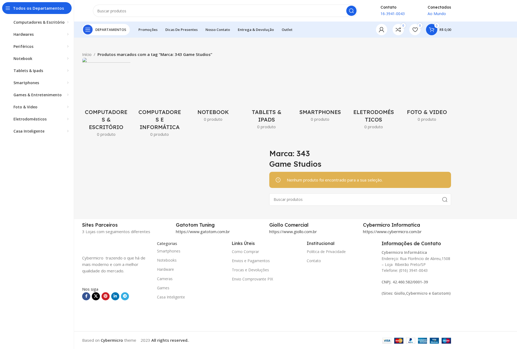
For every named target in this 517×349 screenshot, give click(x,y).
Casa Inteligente (171, 297)
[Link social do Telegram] (125, 296)
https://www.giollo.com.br (293, 231)
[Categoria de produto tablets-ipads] (267, 95)
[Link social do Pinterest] (106, 296)
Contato (314, 260)
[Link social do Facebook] (86, 296)
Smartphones (168, 251)
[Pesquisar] (351, 11)
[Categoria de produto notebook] (213, 91)
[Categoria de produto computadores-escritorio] (106, 99)
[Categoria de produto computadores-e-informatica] (160, 99)
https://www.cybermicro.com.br (392, 231)
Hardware (165, 269)
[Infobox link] (220, 225)
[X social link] (96, 296)
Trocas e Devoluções (250, 269)
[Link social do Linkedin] (115, 296)
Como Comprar (245, 251)
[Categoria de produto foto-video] (427, 91)
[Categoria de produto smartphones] (320, 91)
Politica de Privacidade (326, 251)
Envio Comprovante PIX (252, 279)
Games (163, 287)
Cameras (165, 278)
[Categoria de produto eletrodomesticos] (374, 95)
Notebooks (167, 260)
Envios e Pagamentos (251, 260)
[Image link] (109, 244)
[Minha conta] (381, 29)
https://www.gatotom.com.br (203, 231)
